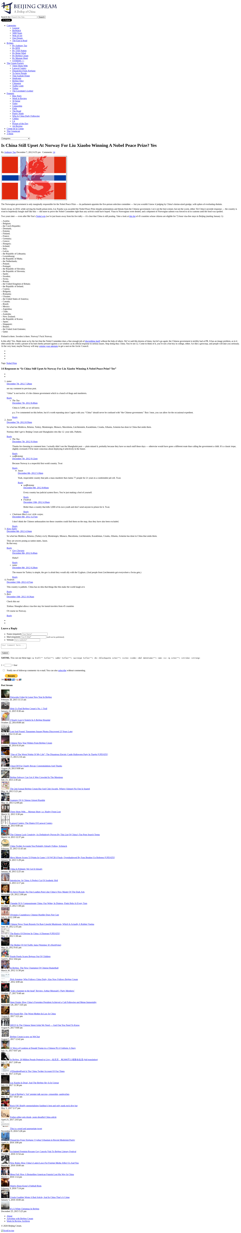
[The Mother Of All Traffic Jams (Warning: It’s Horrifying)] (5, 945)
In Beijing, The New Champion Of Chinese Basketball (34, 968)
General (15, 28)
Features (10, 93)
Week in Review (19, 98)
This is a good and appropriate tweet (26, 1128)
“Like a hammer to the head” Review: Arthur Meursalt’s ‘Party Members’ (42, 991)
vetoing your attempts (48, 346)
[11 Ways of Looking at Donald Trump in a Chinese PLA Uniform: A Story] (5, 1048)
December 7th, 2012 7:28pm (19, 384)
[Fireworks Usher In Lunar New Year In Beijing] (5, 697)
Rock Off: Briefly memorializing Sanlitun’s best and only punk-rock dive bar (44, 1105)
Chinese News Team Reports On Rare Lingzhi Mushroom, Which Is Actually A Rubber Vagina (52, 924)
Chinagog (16, 83)
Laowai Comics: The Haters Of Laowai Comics (31, 823)
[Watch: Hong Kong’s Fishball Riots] (5, 1186)
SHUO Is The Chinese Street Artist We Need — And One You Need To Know (45, 1025)
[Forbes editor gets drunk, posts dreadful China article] (5, 1117)
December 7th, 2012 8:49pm (25, 403)
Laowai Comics (19, 68)
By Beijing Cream (20, 55)
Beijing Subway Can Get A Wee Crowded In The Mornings (36, 777)
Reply (9, 398)
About (9, 1216)
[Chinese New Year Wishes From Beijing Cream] (5, 743)
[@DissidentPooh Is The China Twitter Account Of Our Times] (5, 1071)
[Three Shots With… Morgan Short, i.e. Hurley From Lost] (5, 811)
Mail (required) (13, 637)
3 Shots (10, 133)
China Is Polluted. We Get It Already (26, 869)
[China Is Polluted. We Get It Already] (5, 869)
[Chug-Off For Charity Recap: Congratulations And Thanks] (5, 766)
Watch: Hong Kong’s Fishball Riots (25, 1186)
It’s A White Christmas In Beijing (24, 1209)
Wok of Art (17, 35)
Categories (11, 25)
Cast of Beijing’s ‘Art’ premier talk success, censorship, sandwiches (39, 1094)
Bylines (10, 43)
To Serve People (19, 73)
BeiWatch (16, 30)
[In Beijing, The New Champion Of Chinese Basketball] (5, 968)
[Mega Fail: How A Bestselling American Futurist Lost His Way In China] (5, 1174)
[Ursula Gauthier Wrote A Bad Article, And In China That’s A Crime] (5, 1197)
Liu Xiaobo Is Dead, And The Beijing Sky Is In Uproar (34, 1083)
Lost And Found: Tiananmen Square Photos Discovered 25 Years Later (41, 731)
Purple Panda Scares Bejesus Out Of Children (30, 956)
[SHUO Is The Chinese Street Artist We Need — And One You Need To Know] (5, 1025)
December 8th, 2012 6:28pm (25, 567)
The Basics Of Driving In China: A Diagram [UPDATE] (35, 933)
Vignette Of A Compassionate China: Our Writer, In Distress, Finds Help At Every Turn (48, 903)
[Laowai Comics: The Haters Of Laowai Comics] (5, 823)
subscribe (62, 670)
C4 (13, 121)
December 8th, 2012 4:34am (19, 531)
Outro (14, 103)
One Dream (17, 38)
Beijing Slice (18, 81)
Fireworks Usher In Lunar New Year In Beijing (31, 697)
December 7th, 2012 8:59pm (19, 422)
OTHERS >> (18, 61)
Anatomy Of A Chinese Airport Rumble (27, 800)
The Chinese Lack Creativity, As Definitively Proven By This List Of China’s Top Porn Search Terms (55, 834)
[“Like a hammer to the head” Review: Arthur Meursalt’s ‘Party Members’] (5, 991)
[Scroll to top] (7, 1230)
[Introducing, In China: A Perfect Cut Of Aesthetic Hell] (5, 880)
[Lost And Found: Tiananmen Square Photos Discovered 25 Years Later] (5, 731)
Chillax (15, 118)
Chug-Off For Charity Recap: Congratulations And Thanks (36, 766)
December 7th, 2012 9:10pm (25, 441)
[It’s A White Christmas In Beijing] (5, 1209)
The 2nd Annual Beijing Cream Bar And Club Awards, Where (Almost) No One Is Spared (50, 789)
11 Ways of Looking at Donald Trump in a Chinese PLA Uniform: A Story (43, 1048)
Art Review (17, 126)
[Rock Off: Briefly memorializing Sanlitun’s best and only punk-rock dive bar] (5, 1105)
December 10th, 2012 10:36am (20, 596)
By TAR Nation (19, 50)
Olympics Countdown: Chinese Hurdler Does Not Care (34, 915)
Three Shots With (20, 66)
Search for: (6, 17)
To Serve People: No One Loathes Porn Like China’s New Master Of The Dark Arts (47, 892)
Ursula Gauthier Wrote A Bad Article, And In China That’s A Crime (40, 1197)
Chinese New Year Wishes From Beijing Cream (31, 743)
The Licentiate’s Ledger (22, 91)
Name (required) (14, 634)
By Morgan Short (20, 58)
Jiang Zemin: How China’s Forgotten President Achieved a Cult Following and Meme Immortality (53, 1002)
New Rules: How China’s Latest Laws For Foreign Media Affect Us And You (44, 1163)
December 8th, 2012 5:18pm (30, 473)
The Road (16, 111)
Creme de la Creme (15, 128)
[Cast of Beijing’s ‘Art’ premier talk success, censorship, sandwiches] (5, 1094)
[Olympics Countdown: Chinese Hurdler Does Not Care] (5, 915)
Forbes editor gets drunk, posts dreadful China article (33, 1117)
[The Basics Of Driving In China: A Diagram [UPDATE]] (5, 933)
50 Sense (16, 101)
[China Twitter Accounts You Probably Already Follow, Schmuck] (5, 846)
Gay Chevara (18, 550)
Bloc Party (17, 96)
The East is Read (19, 40)
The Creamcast (13, 131)
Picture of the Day (20, 123)
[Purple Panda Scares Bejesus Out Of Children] (5, 956)
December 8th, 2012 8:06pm (36, 487)
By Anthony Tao (19, 45)
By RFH (16, 48)
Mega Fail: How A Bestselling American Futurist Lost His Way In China (42, 1174)
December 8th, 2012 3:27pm (25, 517)
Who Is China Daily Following (26, 116)
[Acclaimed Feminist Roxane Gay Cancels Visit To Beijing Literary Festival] (5, 1151)
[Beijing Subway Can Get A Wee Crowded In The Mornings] (5, 777)
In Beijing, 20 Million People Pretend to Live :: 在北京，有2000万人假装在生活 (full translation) (54, 1059)
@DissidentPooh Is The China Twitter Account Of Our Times (37, 1071)
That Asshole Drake (21, 76)
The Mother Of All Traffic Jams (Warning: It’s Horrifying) (35, 945)
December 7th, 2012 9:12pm (25, 458)
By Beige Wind (19, 53)
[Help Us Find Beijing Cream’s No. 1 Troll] (5, 708)
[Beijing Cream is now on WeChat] (5, 1036)
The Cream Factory (15, 63)
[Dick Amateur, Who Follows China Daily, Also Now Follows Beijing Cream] (5, 979)
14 (54, 152)
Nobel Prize (11, 363)
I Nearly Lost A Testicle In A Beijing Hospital (30, 720)
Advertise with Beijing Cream (20, 1218)
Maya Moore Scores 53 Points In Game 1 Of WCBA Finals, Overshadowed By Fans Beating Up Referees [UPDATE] (62, 857)
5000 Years (17, 33)
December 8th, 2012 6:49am (24, 553)
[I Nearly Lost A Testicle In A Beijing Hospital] (5, 720)
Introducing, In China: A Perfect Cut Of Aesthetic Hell (34, 880)
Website (10, 640)
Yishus (15, 88)
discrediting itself (92, 341)
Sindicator (16, 78)
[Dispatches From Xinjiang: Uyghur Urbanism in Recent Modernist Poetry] (5, 1140)
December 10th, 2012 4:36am (36, 502)
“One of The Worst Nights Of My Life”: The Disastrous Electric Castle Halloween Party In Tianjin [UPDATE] (59, 754)
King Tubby (12, 529)
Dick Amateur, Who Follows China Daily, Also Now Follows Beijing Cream (44, 979)
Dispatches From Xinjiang (23, 71)
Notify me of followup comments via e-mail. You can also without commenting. (46, 670)
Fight (14, 108)
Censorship (17, 106)
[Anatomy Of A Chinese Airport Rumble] (5, 800)
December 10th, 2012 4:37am (20, 582)
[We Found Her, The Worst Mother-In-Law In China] (5, 1014)
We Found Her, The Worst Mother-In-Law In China (33, 1014)
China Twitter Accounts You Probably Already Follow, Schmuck (38, 846)
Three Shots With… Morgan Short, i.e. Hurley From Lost (35, 811)
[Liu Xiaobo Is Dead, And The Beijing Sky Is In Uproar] (5, 1083)
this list (132, 216)
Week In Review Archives (18, 1221)
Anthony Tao (10, 152)
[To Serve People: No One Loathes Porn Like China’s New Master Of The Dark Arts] (5, 892)
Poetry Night (18, 113)
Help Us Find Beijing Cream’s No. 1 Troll (28, 708)
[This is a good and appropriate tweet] (5, 1128)
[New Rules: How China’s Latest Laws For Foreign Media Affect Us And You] (5, 1163)
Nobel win (40, 216)
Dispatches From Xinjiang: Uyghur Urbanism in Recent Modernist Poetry (42, 1140)
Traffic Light (17, 86)
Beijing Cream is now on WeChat (25, 1036)
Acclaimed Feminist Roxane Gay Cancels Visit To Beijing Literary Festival (43, 1151)
